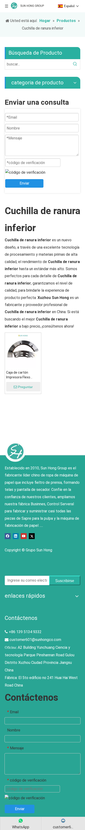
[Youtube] (24, 536)
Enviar (24, 183)
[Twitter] (32, 536)
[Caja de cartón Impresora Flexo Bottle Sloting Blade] (23, 350)
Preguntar (25, 387)
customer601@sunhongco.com (35, 639)
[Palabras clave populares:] (75, 64)
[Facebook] (8, 536)
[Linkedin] (16, 536)
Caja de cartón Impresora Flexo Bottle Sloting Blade (21, 375)
